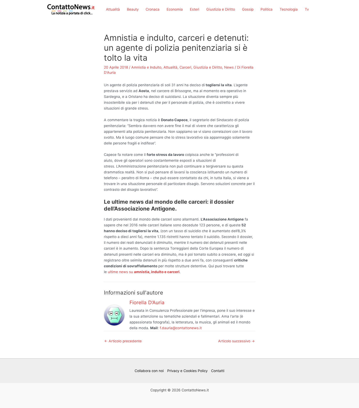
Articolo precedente (123, 341)
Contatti (217, 371)
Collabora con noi (149, 371)
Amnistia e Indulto (146, 67)
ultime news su (144, 272)
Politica (267, 9)
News (229, 67)
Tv (307, 9)
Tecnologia (289, 9)
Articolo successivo (236, 341)
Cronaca (153, 9)
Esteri (194, 9)
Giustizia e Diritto (220, 9)
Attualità (113, 9)
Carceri (185, 67)
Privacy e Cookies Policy (187, 371)
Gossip (247, 9)
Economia (175, 9)
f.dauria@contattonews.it (181, 328)
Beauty (133, 9)
